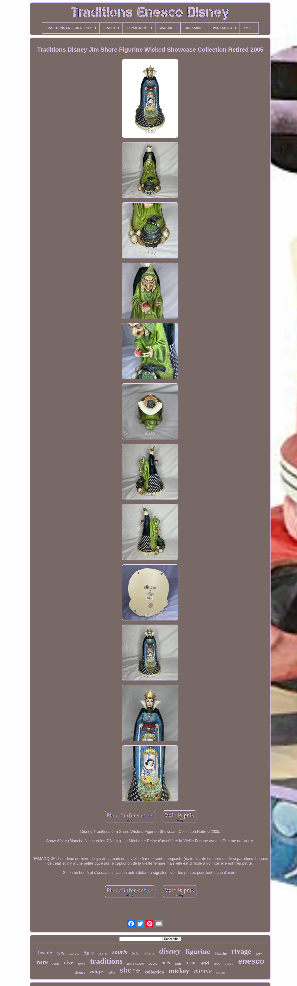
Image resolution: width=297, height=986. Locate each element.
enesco (251, 961)
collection (154, 971)
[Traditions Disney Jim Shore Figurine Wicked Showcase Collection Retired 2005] (150, 99)
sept (217, 963)
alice (81, 964)
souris (119, 952)
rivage (241, 951)
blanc (191, 962)
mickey (179, 970)
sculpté (220, 972)
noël (165, 962)
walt (178, 963)
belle (61, 953)
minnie (203, 970)
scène (103, 953)
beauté (45, 952)
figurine (197, 951)
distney (80, 972)
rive (68, 962)
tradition (229, 964)
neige (96, 971)
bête (135, 953)
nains (111, 972)
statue (55, 963)
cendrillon (74, 954)
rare (42, 961)
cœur (259, 954)
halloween (135, 964)
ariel (205, 963)
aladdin (152, 964)
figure (89, 953)
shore (129, 971)
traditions (106, 961)
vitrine (149, 953)
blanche (221, 953)
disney (170, 950)
